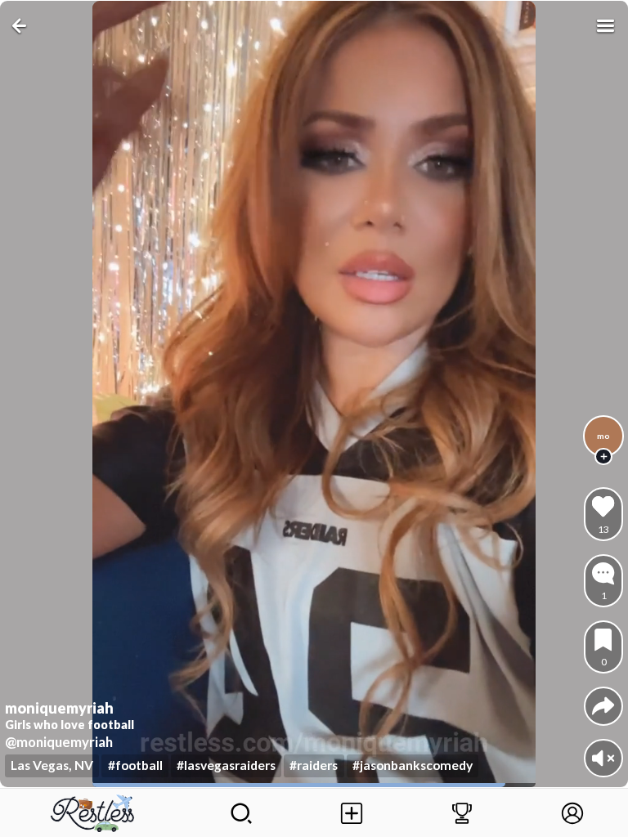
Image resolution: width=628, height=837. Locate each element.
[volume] (603, 758)
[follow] (603, 457)
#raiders (313, 765)
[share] (603, 706)
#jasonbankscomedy (412, 765)
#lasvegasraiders (226, 765)
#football (135, 765)
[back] (22, 25)
